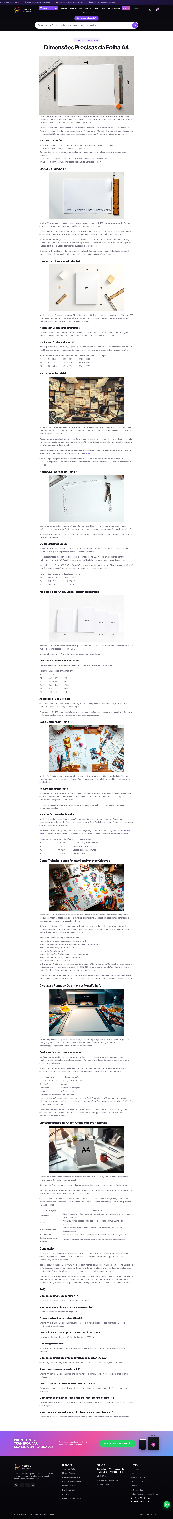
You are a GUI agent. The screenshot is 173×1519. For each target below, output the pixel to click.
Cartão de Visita (68, 1469)
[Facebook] (22, 1485)
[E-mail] (27, 1485)
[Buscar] (135, 25)
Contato (135, 8)
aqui (88, 453)
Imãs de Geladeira (69, 1486)
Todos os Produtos (49, 8)
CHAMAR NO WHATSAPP (115, 1443)
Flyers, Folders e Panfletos (110, 8)
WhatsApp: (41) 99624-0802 (107, 1480)
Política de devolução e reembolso (144, 1494)
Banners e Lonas (76, 8)
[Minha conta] (149, 10)
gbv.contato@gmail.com (105, 1484)
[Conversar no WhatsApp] (167, 1504)
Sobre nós (135, 1469)
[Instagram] (16, 1485)
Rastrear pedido (89, 12)
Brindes (126, 8)
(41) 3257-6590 (102, 1476)
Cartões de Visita (91, 8)
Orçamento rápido (138, 1477)
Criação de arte (137, 1482)
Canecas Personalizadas (72, 1482)
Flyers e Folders (68, 1473)
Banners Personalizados (71, 1477)
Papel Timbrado (68, 1490)
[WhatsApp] (33, 1485)
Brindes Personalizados (71, 1498)
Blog (132, 1473)
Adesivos (63, 8)
